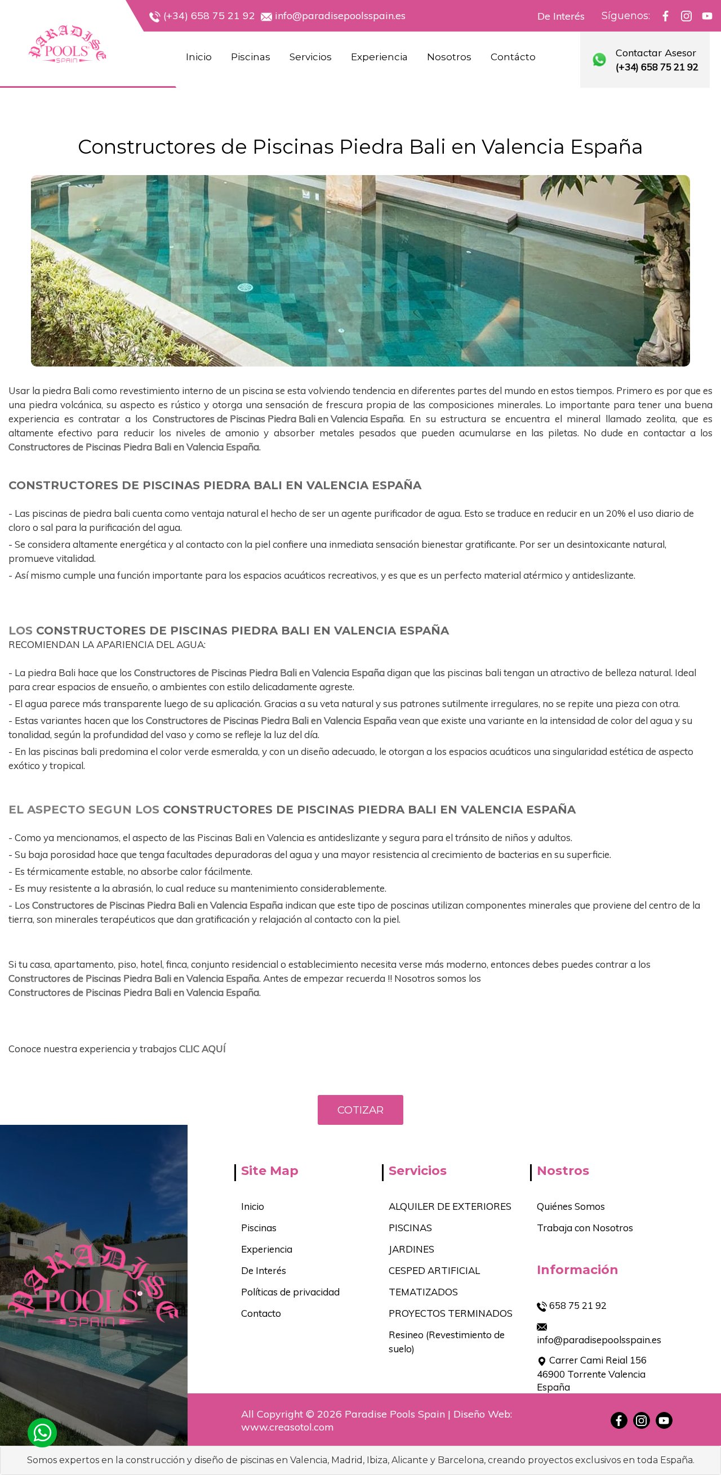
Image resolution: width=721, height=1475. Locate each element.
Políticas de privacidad (290, 1292)
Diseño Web (481, 1413)
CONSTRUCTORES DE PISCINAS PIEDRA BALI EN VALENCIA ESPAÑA (214, 485)
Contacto (261, 1313)
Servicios (311, 56)
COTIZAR (360, 1109)
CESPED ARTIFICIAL (434, 1270)
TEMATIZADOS (423, 1292)
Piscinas (250, 56)
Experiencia (379, 56)
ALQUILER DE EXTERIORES (450, 1206)
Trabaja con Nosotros (585, 1227)
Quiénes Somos (571, 1206)
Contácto (513, 56)
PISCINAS (410, 1227)
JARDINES (411, 1249)
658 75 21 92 (577, 1305)
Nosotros (449, 56)
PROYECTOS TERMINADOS (451, 1313)
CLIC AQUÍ (202, 1048)
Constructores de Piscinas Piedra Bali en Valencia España (360, 147)
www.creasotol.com (287, 1426)
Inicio (199, 56)
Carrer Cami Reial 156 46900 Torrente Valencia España (592, 1373)
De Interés (561, 16)
